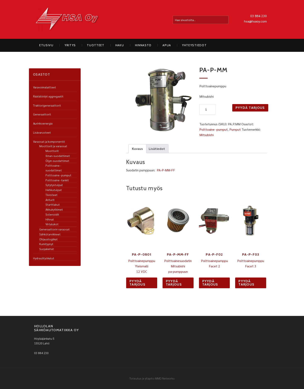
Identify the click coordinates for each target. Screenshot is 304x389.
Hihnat (49, 219)
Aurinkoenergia (43, 123)
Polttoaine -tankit (57, 180)
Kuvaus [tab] (137, 148)
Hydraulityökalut (43, 258)
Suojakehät (46, 249)
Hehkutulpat (53, 190)
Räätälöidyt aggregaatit (48, 96)
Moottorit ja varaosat (53, 146)
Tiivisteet (51, 195)
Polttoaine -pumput (213, 129)
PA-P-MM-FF (166, 170)
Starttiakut (52, 204)
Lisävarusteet (42, 132)
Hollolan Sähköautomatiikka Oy (67, 19)
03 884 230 (258, 16)
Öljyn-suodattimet (57, 160)
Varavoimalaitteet (44, 87)
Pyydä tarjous (250, 108)
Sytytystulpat (54, 185)
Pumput (235, 129)
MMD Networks (165, 378)
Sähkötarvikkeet (50, 234)
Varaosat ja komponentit (49, 141)
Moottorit (52, 151)
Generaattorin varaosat (54, 229)
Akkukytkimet (54, 209)
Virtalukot (52, 224)
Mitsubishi (206, 135)
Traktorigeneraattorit (47, 105)
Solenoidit (52, 214)
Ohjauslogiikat (48, 239)
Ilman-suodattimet (57, 156)
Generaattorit (42, 114)
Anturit (50, 200)
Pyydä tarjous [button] (137, 282)
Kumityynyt (46, 244)
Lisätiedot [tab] (157, 148)
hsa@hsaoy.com (255, 21)
